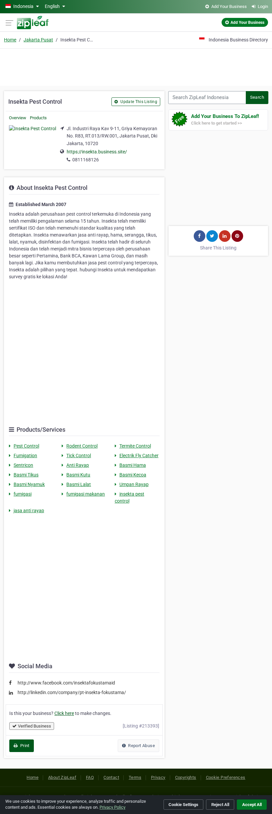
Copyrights (185, 777)
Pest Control (26, 446)
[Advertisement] (136, 66)
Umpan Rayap (134, 484)
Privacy (158, 777)
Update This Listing (138, 101)
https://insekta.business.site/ (97, 151)
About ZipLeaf (62, 777)
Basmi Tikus (26, 474)
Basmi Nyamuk (29, 484)
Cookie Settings (183, 804)
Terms (135, 777)
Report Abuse (141, 745)
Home (10, 39)
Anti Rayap (77, 465)
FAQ (90, 777)
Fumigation (25, 455)
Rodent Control (82, 446)
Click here (64, 713)
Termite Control (135, 446)
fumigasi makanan (85, 494)
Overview (17, 117)
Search (257, 97)
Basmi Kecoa (132, 474)
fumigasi (23, 494)
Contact (111, 777)
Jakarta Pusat (38, 39)
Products (38, 117)
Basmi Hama (132, 465)
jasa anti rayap (29, 510)
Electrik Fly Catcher (139, 455)
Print (24, 745)
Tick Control (78, 455)
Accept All (252, 804)
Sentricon (23, 465)
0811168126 (85, 159)
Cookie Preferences (225, 777)
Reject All (220, 804)
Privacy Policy (112, 807)
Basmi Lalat (78, 484)
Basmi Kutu (78, 474)
